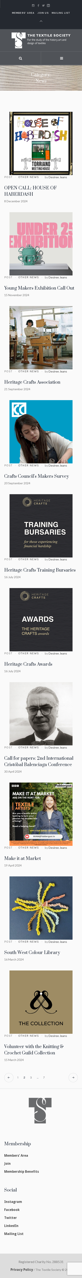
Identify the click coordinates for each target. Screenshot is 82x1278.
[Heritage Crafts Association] (41, 337)
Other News (28, 177)
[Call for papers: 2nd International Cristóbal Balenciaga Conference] (41, 713)
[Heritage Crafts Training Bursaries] (41, 525)
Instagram (13, 1202)
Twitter (10, 1218)
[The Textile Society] (41, 40)
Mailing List (61, 12)
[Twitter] (43, 5)
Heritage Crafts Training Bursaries (40, 570)
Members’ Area (16, 1156)
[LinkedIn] (48, 5)
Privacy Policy (22, 1270)
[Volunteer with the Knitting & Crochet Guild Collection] (41, 1002)
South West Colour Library (32, 952)
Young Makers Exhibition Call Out (39, 288)
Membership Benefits (21, 1172)
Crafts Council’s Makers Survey (36, 476)
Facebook (12, 1210)
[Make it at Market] (41, 814)
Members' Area (23, 12)
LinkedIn (11, 1226)
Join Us (43, 12)
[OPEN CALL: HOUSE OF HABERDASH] (41, 143)
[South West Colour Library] (41, 908)
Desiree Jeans (58, 177)
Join (7, 1164)
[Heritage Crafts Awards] (41, 619)
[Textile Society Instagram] (33, 5)
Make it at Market (22, 858)
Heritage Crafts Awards (28, 664)
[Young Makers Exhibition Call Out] (41, 243)
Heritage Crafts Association (32, 382)
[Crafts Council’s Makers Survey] (41, 431)
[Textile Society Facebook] (38, 5)
